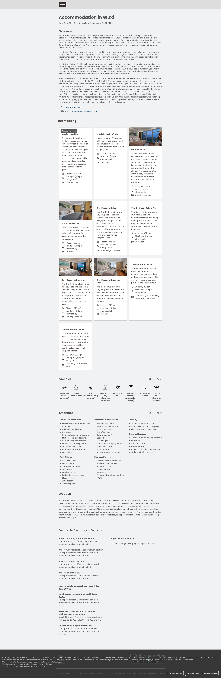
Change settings (210, 673)
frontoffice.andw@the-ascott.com (81, 111)
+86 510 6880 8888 (73, 107)
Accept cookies (176, 673)
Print (62, 4)
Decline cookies (193, 673)
